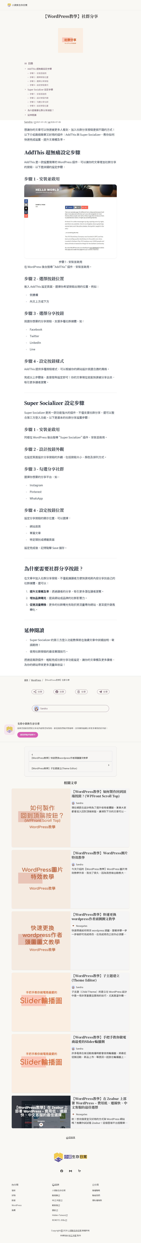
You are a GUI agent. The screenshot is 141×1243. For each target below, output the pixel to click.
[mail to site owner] (70, 1171)
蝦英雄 (55, 1205)
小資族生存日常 (59, 1190)
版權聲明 (96, 1190)
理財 (14, 1190)
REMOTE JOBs (58, 1220)
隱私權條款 (97, 1200)
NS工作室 (56, 1200)
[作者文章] (36, 708)
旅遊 (14, 1200)
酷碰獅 (55, 1195)
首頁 (26, 680)
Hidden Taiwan (59, 1215)
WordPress (36, 680)
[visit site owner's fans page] (61, 1171)
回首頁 (72, 1137)
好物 (14, 1195)
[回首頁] (70, 1157)
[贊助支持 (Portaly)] (79, 1171)
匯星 (54, 1210)
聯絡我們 (96, 1195)
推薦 (14, 1210)
